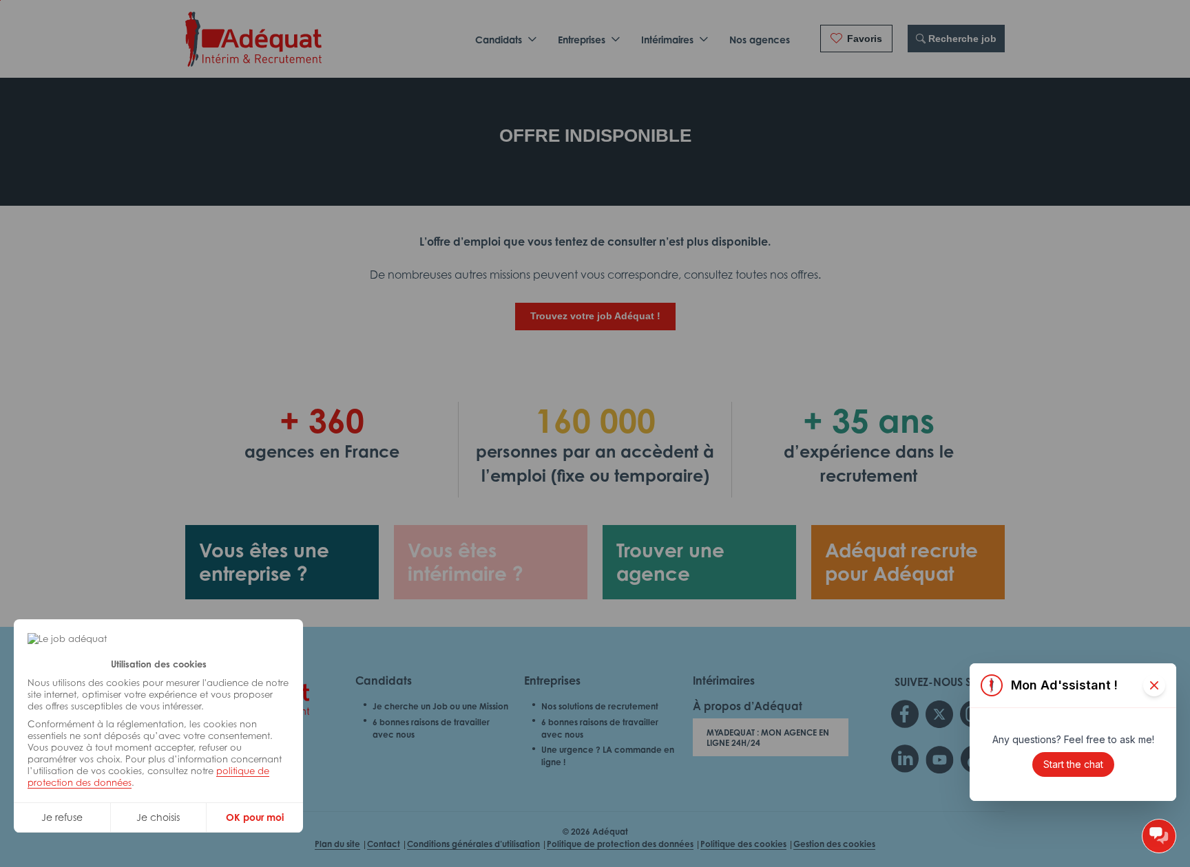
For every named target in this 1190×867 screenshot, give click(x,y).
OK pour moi (255, 817)
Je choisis (158, 817)
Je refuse (62, 817)
